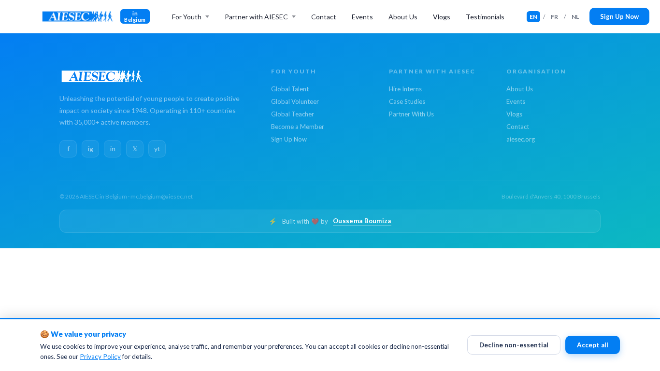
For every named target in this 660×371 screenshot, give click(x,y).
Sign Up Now (619, 16)
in (112, 148)
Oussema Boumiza (362, 221)
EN (533, 16)
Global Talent (290, 89)
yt (157, 148)
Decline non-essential (513, 345)
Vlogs (441, 17)
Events (362, 17)
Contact (323, 17)
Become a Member (297, 126)
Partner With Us (411, 114)
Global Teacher (292, 114)
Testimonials (485, 17)
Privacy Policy (100, 356)
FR (554, 16)
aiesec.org (520, 139)
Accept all (592, 345)
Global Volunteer (295, 101)
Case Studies (407, 101)
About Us (402, 17)
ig (90, 148)
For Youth (186, 17)
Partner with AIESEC (256, 17)
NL (575, 16)
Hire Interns (405, 89)
